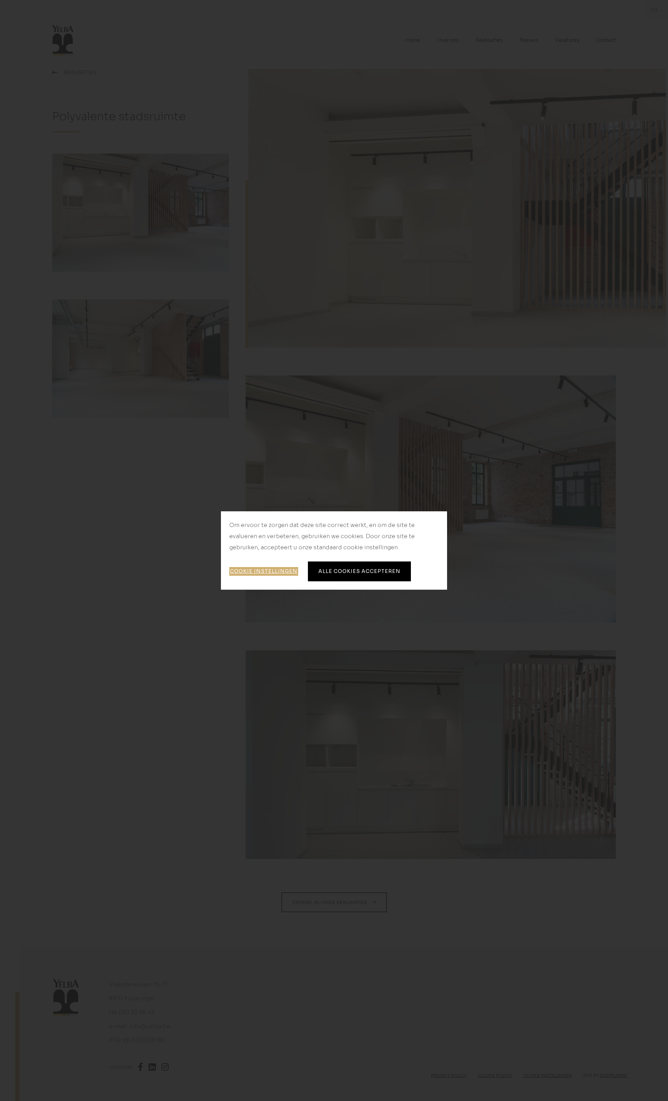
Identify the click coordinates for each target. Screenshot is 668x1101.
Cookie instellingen (263, 571)
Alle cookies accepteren (359, 571)
